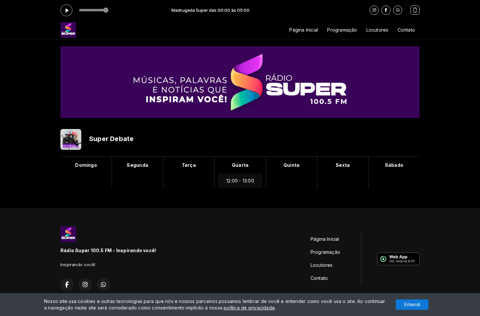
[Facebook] (386, 10)
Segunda (137, 165)
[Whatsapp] (397, 10)
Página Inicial (303, 30)
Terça (189, 165)
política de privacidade (249, 307)
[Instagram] (374, 10)
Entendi (412, 304)
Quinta (291, 165)
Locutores (377, 30)
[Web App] (415, 10)
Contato (406, 30)
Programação (342, 30)
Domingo (86, 165)
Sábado (394, 165)
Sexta (343, 165)
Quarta (240, 165)
